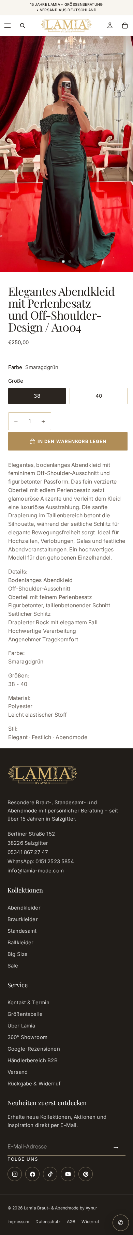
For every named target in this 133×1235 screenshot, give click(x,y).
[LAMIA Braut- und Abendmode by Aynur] (66, 25)
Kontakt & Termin (28, 1002)
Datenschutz (48, 1221)
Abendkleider (24, 907)
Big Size (18, 954)
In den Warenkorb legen (72, 441)
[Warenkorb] (124, 25)
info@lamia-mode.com (36, 870)
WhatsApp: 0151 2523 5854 (41, 861)
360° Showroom (27, 1037)
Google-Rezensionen (34, 1049)
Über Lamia (21, 1025)
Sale (13, 965)
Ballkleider (21, 942)
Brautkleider (23, 919)
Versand (18, 1072)
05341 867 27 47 (28, 852)
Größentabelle (25, 1014)
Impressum (18, 1221)
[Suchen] (22, 25)
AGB (71, 1221)
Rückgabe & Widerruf (34, 1083)
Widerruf (90, 1221)
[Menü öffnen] (7, 25)
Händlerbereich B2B (33, 1060)
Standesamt (22, 931)
